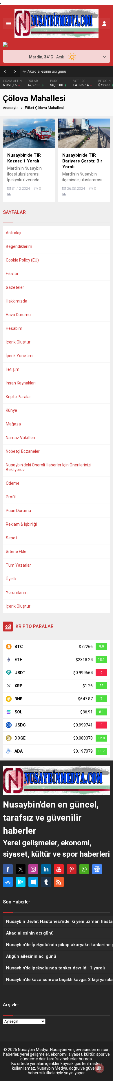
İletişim (12, 369)
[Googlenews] (97, 869)
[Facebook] (8, 869)
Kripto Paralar (18, 396)
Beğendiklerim (19, 246)
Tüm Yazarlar (18, 565)
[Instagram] (33, 869)
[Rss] (59, 882)
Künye (11, 410)
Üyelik (11, 579)
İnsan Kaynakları (21, 383)
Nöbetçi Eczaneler (23, 451)
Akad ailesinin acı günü (47, 71)
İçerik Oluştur (18, 342)
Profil (11, 497)
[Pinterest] (71, 869)
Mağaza (13, 424)
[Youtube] (59, 869)
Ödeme (12, 483)
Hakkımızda (16, 301)
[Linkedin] (46, 869)
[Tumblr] (46, 882)
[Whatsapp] (84, 869)
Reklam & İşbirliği (21, 524)
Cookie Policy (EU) (22, 260)
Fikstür (12, 273)
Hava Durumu (18, 314)
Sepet (11, 538)
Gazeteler (15, 287)
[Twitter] (20, 869)
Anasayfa (11, 107)
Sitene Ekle (16, 551)
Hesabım (14, 328)
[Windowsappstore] (33, 882)
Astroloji (13, 232)
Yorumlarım (17, 592)
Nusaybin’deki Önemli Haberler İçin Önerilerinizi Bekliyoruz (48, 467)
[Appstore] (8, 882)
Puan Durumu (18, 510)
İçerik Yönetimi (19, 355)
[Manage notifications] (99, 1068)
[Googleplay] (20, 882)
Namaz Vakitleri (20, 437)
